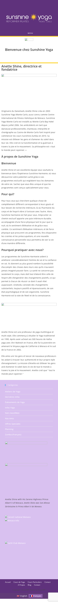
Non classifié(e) (12, 413)
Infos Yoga (10, 407)
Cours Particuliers (35, 582)
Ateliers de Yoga (12, 391)
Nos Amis (9, 418)
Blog (29, 585)
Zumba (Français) (13, 434)
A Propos (21, 585)
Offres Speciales (12, 423)
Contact (47, 582)
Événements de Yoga (15, 402)
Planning (9, 429)
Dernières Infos (12, 397)
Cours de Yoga (19, 582)
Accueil (8, 582)
